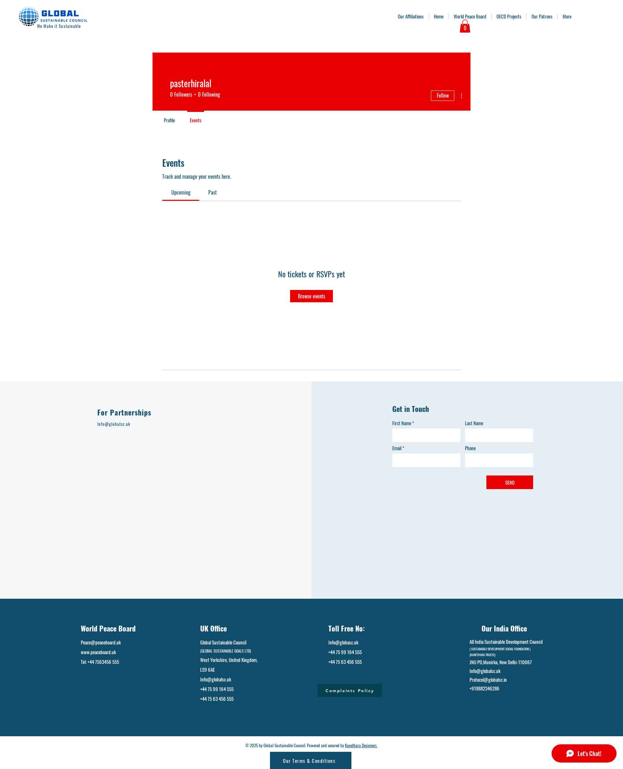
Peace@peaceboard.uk (101, 642)
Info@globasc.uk (343, 642)
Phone (470, 448)
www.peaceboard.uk (98, 651)
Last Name (474, 423)
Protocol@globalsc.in (488, 679)
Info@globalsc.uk (215, 679)
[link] (180, 192)
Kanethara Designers (361, 745)
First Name (401, 423)
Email (396, 448)
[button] (464, 26)
